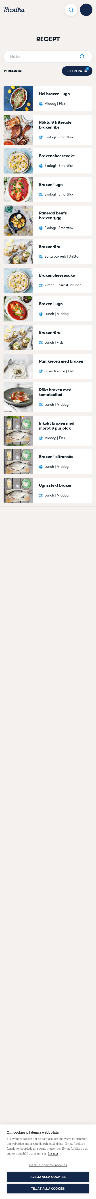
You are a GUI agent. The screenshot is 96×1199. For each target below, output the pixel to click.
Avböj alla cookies (48, 1177)
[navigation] (14, 10)
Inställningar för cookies (48, 1165)
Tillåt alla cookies (48, 1188)
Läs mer (53, 1153)
